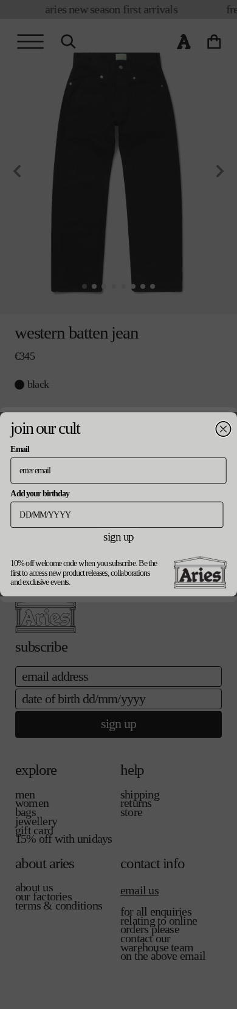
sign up (118, 537)
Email (19, 449)
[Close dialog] (223, 429)
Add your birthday (39, 493)
